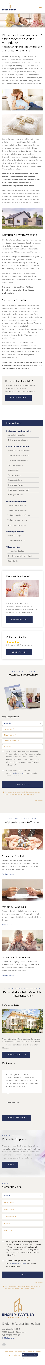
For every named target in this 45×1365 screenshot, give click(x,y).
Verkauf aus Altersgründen (19, 515)
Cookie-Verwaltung (34, 1352)
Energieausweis (14, 475)
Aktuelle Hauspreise (16, 435)
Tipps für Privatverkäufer (18, 455)
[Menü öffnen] (40, 7)
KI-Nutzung (23, 1359)
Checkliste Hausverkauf (18, 460)
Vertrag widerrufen (29, 1355)
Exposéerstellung (15, 480)
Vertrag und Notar (15, 495)
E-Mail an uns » (8, 1338)
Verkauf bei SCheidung (14, 906)
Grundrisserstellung (16, 485)
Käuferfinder (13, 561)
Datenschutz (20, 1352)
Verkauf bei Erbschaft (17, 505)
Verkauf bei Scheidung (17, 510)
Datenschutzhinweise (17, 773)
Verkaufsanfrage (14, 536)
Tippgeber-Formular (16, 540)
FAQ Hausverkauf (15, 465)
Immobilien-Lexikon (16, 551)
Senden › (23, 1275)
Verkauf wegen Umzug (17, 520)
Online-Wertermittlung (18, 440)
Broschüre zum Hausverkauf (20, 556)
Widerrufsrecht (14, 1355)
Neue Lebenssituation (17, 525)
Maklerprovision (14, 470)
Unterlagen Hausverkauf (18, 490)
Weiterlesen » (8, 874)
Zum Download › (23, 784)
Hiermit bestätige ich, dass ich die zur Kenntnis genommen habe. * (21, 773)
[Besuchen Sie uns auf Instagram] (4, 1344)
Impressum (9, 1352)
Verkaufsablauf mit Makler (19, 451)
